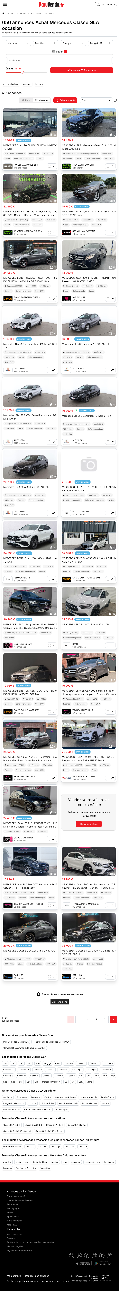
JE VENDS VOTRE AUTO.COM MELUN (28, 231)
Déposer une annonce (37, 1275)
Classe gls (8, 1075)
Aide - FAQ (12, 1224)
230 (21, 1063)
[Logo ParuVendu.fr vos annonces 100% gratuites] (51, 7)
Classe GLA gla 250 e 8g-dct (17, 1131)
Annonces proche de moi (56, 1281)
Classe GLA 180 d (54, 1125)
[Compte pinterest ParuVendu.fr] (101, 1255)
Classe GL (63, 1069)
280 (29, 1063)
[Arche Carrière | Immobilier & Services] (105, 1278)
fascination (109, 1162)
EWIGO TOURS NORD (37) (26, 710)
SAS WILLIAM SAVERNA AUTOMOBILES (83, 231)
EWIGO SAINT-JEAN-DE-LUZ (86, 577)
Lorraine (32, 1103)
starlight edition (39, 1162)
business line (22, 1162)
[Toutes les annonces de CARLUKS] (8, 977)
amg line (7, 1162)
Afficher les (81, 70)
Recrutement (13, 1204)
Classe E (38, 1069)
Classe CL (94, 1063)
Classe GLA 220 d (11, 1125)
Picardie (105, 1103)
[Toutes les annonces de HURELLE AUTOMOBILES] (8, 166)
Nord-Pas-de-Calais (68, 1103)
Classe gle (91, 1069)
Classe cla (108, 1063)
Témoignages (13, 1208)
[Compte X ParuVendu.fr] (71, 1255)
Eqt (20, 1081)
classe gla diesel (11, 84)
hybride (39, 84)
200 (13, 1063)
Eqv (28, 1081)
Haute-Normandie (88, 1097)
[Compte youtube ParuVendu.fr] (109, 1255)
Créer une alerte (67, 100)
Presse (10, 1212)
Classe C (81, 1063)
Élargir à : (13, 68)
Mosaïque (43, 100)
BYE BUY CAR (78, 297)
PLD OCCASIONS (80, 511)
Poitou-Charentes (11, 1109)
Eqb (105, 1075)
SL (66, 1081)
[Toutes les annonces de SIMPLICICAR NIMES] (8, 839)
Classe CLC (8, 1069)
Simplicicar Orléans (23, 644)
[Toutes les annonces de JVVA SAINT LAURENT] (66, 166)
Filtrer (61, 51)
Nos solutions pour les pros (20, 1200)
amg (65, 1162)
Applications (13, 1216)
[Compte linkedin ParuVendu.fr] (79, 1255)
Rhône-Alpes (62, 1109)
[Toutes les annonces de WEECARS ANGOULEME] (66, 778)
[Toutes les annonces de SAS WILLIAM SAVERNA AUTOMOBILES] (66, 232)
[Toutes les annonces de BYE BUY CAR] (66, 299)
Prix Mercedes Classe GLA (15, 1042)
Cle (80, 1075)
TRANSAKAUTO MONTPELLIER (29, 904)
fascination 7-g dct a (26, 1168)
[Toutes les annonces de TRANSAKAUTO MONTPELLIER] (8, 905)
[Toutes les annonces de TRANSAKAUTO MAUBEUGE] (66, 905)
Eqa (97, 1075)
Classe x (71, 1075)
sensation (75, 1162)
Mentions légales (15, 1246)
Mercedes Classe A (51, 1081)
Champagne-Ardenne (65, 1097)
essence (27, 84)
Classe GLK (106, 1069)
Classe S (34, 1075)
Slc (73, 1081)
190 (5, 1063)
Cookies (11, 1238)
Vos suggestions (14, 1234)
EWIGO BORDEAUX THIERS (27, 297)
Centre (47, 1097)
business (7, 1168)
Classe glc (77, 1069)
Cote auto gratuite (89, 824)
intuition (54, 1162)
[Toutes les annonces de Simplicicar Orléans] (8, 645)
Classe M (21, 1075)
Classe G (50, 1069)
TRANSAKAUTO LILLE (82, 710)
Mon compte (14, 1275)
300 (38, 1063)
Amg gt (47, 1063)
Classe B (69, 1063)
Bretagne (35, 1097)
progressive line (92, 1162)
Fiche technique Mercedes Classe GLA (51, 1042)
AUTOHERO (19, 368)
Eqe (5, 1081)
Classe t (46, 1075)
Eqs (13, 1081)
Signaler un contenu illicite (19, 1250)
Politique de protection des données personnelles (30, 1242)
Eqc (113, 1075)
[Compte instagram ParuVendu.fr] (94, 1255)
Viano (89, 1081)
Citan (57, 1063)
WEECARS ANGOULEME (83, 776)
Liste (27, 100)
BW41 (75, 644)
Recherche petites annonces (22, 1281)
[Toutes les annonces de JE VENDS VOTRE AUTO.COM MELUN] (8, 232)
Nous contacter (14, 1220)
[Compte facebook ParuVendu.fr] (86, 1255)
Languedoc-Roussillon (13, 1103)
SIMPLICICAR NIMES (24, 837)
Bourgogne (22, 1097)
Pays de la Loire (89, 1103)
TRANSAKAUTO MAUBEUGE (85, 904)
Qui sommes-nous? (16, 1196)
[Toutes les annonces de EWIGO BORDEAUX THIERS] (8, 299)
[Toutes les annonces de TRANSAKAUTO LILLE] (66, 712)
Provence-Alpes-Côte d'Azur (37, 1109)
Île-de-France (107, 1097)
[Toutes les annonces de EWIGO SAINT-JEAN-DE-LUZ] (66, 579)
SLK (81, 1081)
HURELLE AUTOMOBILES (26, 165)
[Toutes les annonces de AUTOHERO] (8, 370)
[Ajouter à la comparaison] (52, 166)
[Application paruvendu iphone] (83, 1263)
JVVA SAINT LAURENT (83, 165)
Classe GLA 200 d (33, 1125)
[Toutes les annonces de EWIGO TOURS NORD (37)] (8, 712)
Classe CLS (24, 1069)
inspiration (45, 1168)
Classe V (59, 1075)
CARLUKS (18, 975)
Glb (36, 1081)
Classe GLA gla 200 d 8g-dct (49, 1131)
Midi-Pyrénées (47, 1103)
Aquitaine (7, 1097)
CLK (89, 1075)
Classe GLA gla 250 (76, 1125)
